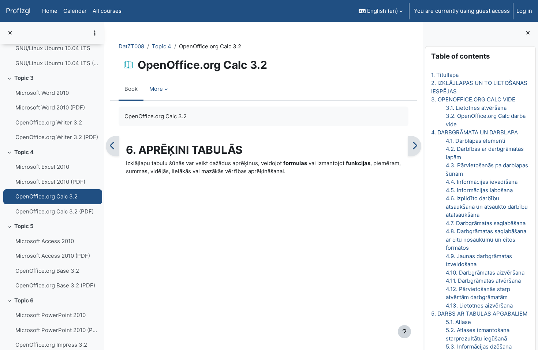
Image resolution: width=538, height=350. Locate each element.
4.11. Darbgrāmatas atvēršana (483, 280)
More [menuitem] (156, 88)
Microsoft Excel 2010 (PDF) (50, 181)
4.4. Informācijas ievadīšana (482, 181)
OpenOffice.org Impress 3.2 (51, 344)
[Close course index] (10, 33)
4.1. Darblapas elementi (475, 140)
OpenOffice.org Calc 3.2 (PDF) (54, 211)
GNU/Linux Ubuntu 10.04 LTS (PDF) (56, 63)
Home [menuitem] (49, 10)
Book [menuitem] (131, 88)
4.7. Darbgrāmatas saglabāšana (486, 223)
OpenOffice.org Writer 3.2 (48, 122)
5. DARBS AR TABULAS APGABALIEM (479, 313)
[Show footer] (404, 331)
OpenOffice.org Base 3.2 (47, 270)
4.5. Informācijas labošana (479, 190)
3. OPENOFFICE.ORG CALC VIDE (473, 99)
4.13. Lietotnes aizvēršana (479, 305)
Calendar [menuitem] (75, 10)
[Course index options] (94, 33)
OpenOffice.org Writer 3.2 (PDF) (56, 137)
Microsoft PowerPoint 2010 (50, 315)
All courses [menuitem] (107, 10)
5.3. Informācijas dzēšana (479, 346)
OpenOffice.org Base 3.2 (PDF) (55, 285)
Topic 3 (24, 77)
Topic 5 (24, 226)
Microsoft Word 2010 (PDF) (50, 107)
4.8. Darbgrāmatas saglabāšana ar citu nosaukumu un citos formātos (486, 239)
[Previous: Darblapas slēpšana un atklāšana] (112, 146)
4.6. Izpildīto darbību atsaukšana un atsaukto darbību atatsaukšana (487, 206)
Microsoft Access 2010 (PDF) (52, 255)
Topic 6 (24, 300)
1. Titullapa (445, 74)
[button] (380, 11)
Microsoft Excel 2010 (42, 166)
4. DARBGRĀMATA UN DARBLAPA (474, 132)
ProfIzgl (18, 11)
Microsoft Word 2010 (42, 92)
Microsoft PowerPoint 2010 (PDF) (56, 330)
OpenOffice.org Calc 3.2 (46, 196)
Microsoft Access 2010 (44, 241)
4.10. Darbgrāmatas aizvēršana (485, 272)
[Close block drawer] (528, 33)
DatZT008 (131, 46)
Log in (524, 10)
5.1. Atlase (458, 322)
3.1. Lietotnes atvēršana (476, 107)
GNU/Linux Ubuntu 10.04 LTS (52, 48)
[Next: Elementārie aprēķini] (414, 146)
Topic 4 (24, 152)
